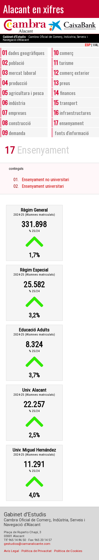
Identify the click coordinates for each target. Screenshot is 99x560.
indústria (13, 102)
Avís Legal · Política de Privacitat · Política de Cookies (43, 551)
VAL (95, 45)
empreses (14, 112)
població (13, 62)
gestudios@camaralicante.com (27, 544)
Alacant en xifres (33, 8)
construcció (16, 122)
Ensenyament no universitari (45, 179)
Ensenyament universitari (43, 186)
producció (14, 82)
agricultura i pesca (22, 92)
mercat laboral (19, 72)
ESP (87, 45)
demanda (13, 132)
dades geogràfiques (23, 52)
